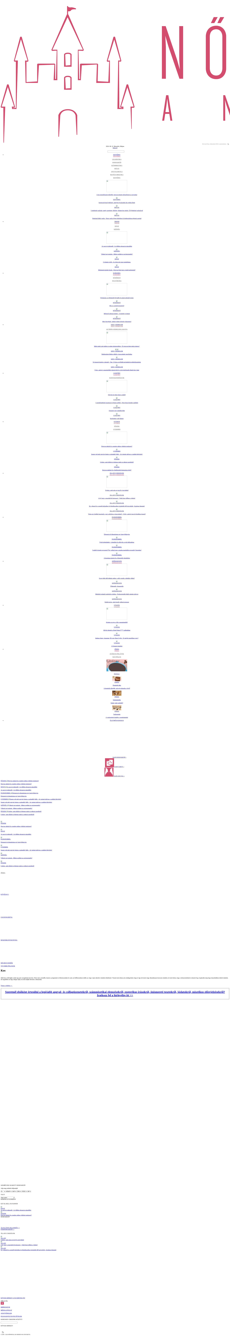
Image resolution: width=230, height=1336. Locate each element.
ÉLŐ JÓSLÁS (117, 657)
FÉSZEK (116, 426)
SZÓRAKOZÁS (117, 561)
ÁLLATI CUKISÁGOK (117, 473)
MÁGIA (116, 168)
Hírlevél (115, 148)
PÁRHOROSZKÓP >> (7, 1229)
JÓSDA (117, 649)
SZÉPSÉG (117, 229)
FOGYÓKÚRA (116, 281)
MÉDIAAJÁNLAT (6, 1310)
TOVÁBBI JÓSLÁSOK (8, 966)
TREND (116, 221)
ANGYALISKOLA (117, 171)
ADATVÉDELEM (6, 1313)
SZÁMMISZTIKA (116, 165)
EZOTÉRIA (116, 154)
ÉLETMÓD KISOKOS (117, 720)
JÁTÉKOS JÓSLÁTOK (117, 654)
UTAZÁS (117, 605)
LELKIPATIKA (116, 159)
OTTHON (117, 421)
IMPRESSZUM (5, 1307)
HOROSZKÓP (116, 162)
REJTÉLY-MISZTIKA (116, 174)
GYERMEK (116, 429)
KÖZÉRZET (117, 278)
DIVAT (117, 226)
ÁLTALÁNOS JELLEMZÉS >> (10, 1228)
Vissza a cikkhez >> (6, 985)
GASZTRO (116, 373)
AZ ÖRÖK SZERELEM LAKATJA (116, 329)
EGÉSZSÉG (116, 273)
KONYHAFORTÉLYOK (116, 378)
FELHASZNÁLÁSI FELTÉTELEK (11, 1316)
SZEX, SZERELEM (117, 324)
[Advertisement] (115, 735)
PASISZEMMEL (117, 517)
